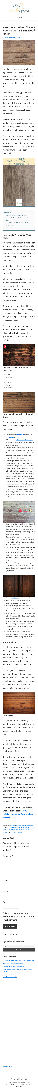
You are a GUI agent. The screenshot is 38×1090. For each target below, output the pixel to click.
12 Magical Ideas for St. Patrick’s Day (13, 966)
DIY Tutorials (20, 825)
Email (6, 891)
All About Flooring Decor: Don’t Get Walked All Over (18, 960)
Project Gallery (28, 825)
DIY (12, 827)
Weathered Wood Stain (25, 830)
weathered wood (29, 827)
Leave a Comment (15, 37)
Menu (20, 17)
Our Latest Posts (10, 956)
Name (6, 880)
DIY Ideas (12, 825)
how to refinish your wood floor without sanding (18, 814)
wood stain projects (16, 832)
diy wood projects (18, 827)
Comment (8, 856)
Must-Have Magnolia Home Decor (13, 963)
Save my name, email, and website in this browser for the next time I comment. (18, 916)
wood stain (6, 832)
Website (6, 902)
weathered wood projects (10, 830)
